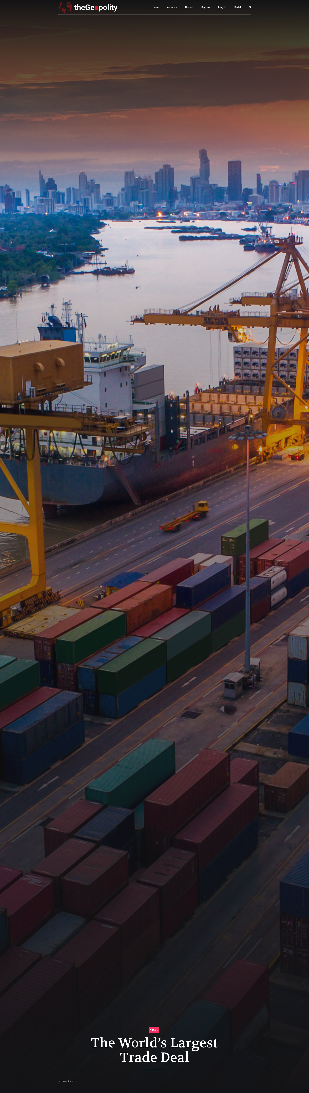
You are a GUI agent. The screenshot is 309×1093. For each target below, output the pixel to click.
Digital (237, 7)
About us (172, 7)
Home (156, 7)
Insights (222, 7)
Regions (205, 7)
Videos (154, 1030)
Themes (189, 7)
